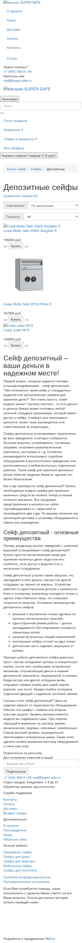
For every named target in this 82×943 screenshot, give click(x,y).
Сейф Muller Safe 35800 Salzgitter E (30, 230)
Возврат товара (14, 813)
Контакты (13, 47)
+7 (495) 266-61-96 (17, 71)
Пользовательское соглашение (26, 881)
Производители (14, 830)
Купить (16, 246)
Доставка (13, 29)
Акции (11, 20)
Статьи (12, 58)
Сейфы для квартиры (19, 861)
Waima (50, 938)
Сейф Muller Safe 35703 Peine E (27, 304)
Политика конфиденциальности (27, 877)
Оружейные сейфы (17, 852)
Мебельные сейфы (17, 865)
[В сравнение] (26, 246)
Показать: (13, 216)
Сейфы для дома (16, 856)
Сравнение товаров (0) (20, 195)
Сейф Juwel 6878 (16, 330)
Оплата (12, 38)
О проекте (14, 11)
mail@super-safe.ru (17, 80)
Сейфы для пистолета (20, 870)
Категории (9, 99)
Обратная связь (15, 839)
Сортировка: (15, 205)
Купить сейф (16, 169)
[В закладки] (5, 246)
